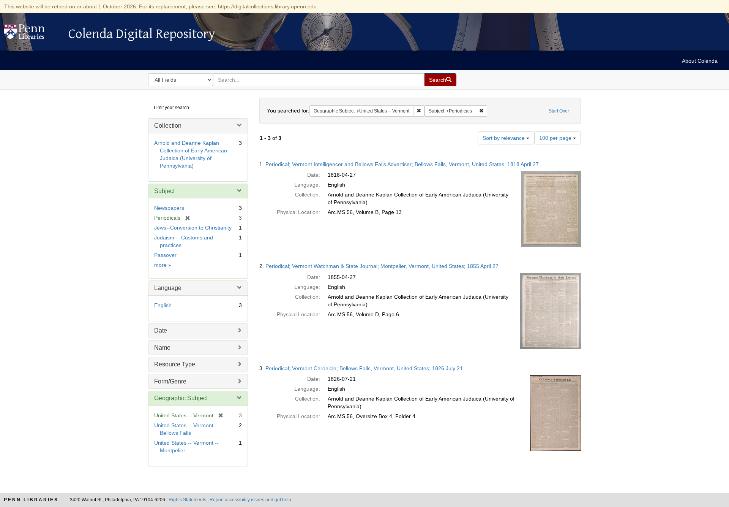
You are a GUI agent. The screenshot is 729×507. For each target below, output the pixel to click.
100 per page (556, 138)
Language (167, 288)
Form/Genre (170, 381)
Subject (164, 191)
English (163, 305)
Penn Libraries (31, 499)
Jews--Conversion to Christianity (193, 228)
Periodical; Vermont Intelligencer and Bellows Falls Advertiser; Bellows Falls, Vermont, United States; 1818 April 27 (402, 164)
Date (160, 330)
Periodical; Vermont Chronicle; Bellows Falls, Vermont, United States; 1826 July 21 (364, 368)
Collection (167, 125)
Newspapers (169, 208)
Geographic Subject (181, 398)
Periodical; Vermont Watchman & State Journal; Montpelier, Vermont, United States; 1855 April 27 (382, 266)
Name (162, 347)
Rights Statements (187, 499)
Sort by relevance (504, 138)
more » (162, 265)
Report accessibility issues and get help (250, 499)
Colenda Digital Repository (32, 33)
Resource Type (174, 364)
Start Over (559, 111)
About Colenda (700, 61)
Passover (165, 255)
